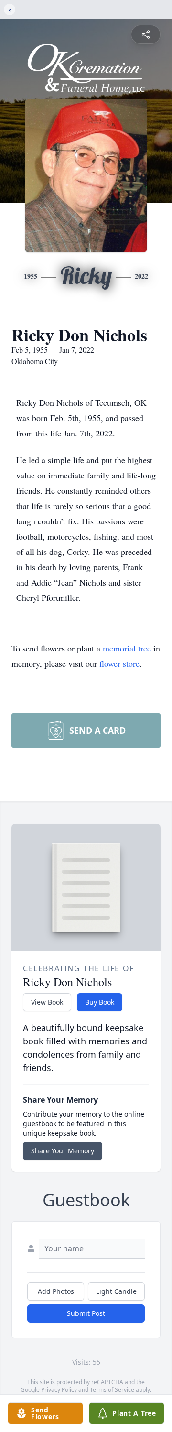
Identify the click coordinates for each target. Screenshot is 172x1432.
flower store (119, 663)
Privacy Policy (59, 1390)
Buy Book (99, 1002)
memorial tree (127, 648)
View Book (47, 1002)
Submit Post (86, 1313)
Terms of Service (112, 1390)
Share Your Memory (62, 1150)
